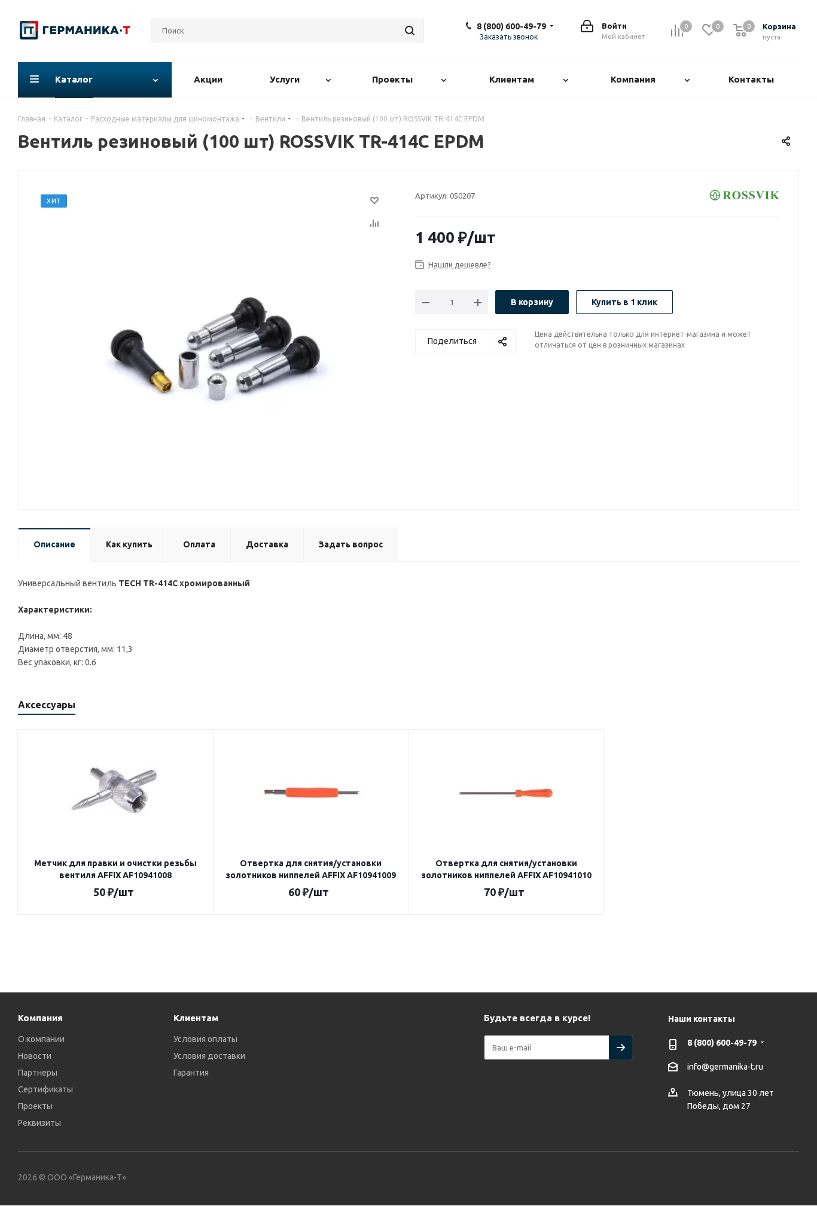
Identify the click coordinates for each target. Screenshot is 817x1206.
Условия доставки (209, 1056)
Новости (34, 1056)
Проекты (35, 1106)
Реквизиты (39, 1123)
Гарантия (191, 1072)
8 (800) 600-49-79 (511, 26)
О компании (41, 1039)
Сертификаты (45, 1089)
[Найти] (409, 30)
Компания (40, 1018)
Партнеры (37, 1072)
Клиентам (195, 1018)
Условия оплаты (205, 1039)
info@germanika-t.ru (725, 1066)
